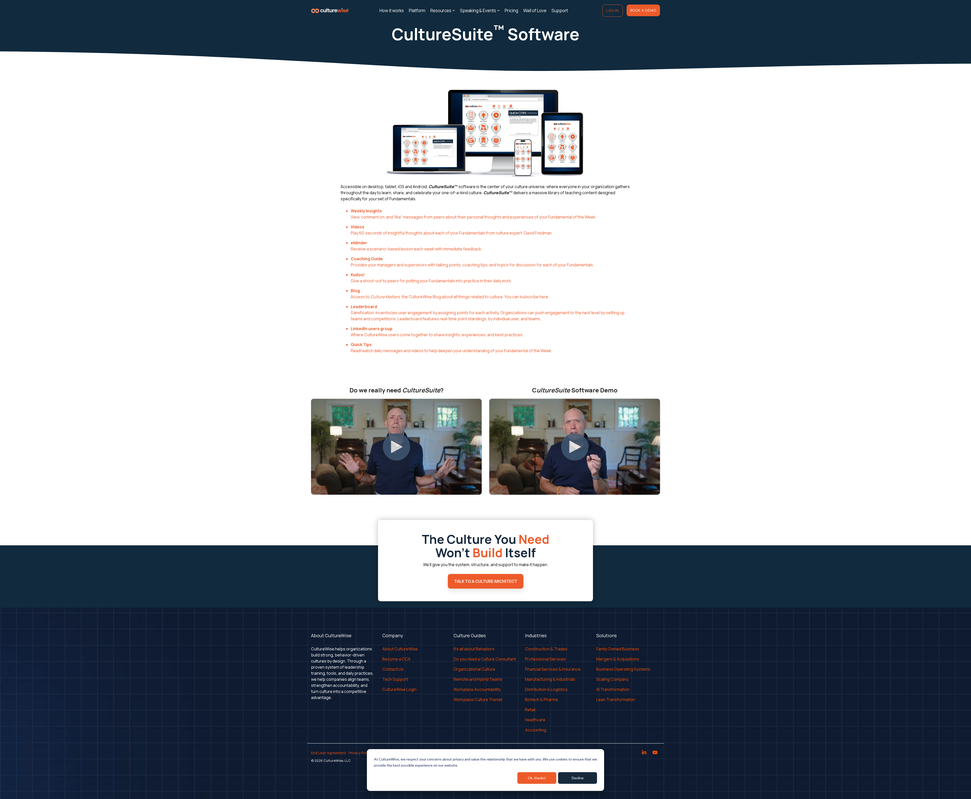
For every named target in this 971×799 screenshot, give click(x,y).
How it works (392, 10)
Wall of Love (534, 10)
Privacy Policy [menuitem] (360, 752)
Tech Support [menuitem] (395, 679)
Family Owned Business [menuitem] (617, 649)
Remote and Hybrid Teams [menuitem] (478, 679)
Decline (578, 778)
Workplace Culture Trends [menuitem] (478, 699)
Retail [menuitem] (530, 709)
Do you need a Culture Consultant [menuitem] (485, 659)
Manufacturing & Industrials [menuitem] (550, 679)
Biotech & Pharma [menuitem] (541, 699)
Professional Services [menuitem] (545, 659)
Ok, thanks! (537, 778)
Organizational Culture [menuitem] (474, 669)
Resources (440, 10)
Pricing (511, 10)
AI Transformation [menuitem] (612, 689)
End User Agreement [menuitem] (328, 752)
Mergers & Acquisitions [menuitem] (617, 659)
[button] (644, 752)
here (543, 296)
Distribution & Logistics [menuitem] (546, 689)
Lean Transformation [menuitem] (615, 699)
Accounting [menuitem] (535, 730)
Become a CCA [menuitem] (396, 659)
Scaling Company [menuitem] (612, 679)
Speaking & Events (478, 10)
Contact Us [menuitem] (393, 669)
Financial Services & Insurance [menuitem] (553, 669)
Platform (417, 10)
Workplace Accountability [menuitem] (477, 689)
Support (559, 10)
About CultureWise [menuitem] (400, 649)
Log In (612, 10)
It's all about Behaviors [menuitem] (474, 649)
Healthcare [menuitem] (535, 720)
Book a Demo (643, 10)
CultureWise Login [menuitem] (399, 689)
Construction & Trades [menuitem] (546, 649)
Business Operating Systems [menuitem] (623, 669)
